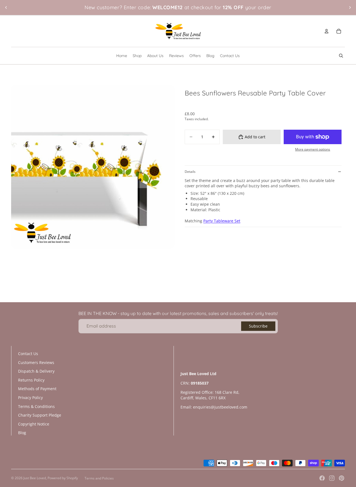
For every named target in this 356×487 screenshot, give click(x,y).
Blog (22, 432)
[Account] (326, 31)
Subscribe (258, 326)
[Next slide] (350, 7)
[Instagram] (331, 478)
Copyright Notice (33, 424)
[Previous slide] (6, 7)
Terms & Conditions (36, 406)
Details (190, 171)
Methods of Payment (37, 388)
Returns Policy (31, 380)
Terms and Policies (99, 478)
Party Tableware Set (221, 221)
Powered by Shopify (63, 478)
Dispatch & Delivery (36, 371)
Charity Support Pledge (39, 415)
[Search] (341, 56)
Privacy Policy (30, 397)
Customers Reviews (36, 362)
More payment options (312, 149)
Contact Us (28, 353)
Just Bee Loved (34, 478)
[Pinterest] (341, 478)
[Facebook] (322, 478)
